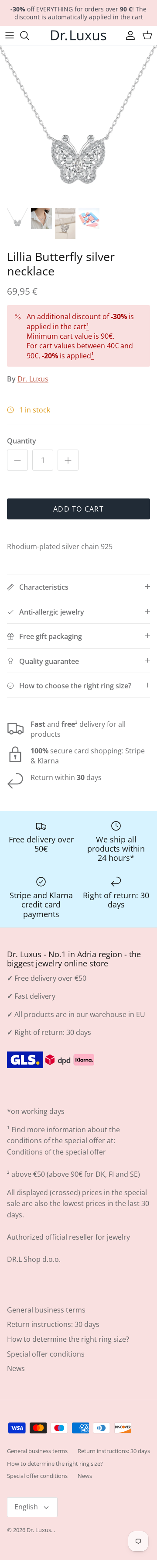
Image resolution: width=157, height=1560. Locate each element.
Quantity (21, 441)
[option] (78, 124)
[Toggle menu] (9, 35)
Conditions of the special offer (56, 1152)
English (26, 1507)
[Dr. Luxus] (78, 35)
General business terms (46, 1310)
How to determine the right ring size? (68, 1339)
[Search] (28, 35)
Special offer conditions (46, 1354)
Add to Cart (78, 509)
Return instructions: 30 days (53, 1324)
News (16, 1368)
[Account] (128, 35)
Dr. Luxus (32, 379)
